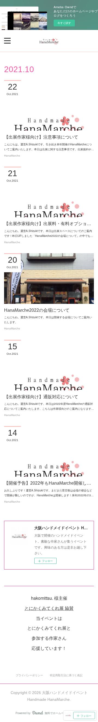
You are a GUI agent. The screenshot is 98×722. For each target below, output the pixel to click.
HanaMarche (12, 155)
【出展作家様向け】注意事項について (41, 137)
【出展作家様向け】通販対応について (41, 396)
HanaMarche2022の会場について (36, 310)
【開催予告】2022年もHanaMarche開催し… (47, 483)
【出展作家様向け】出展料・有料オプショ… (47, 223)
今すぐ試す (64, 23)
